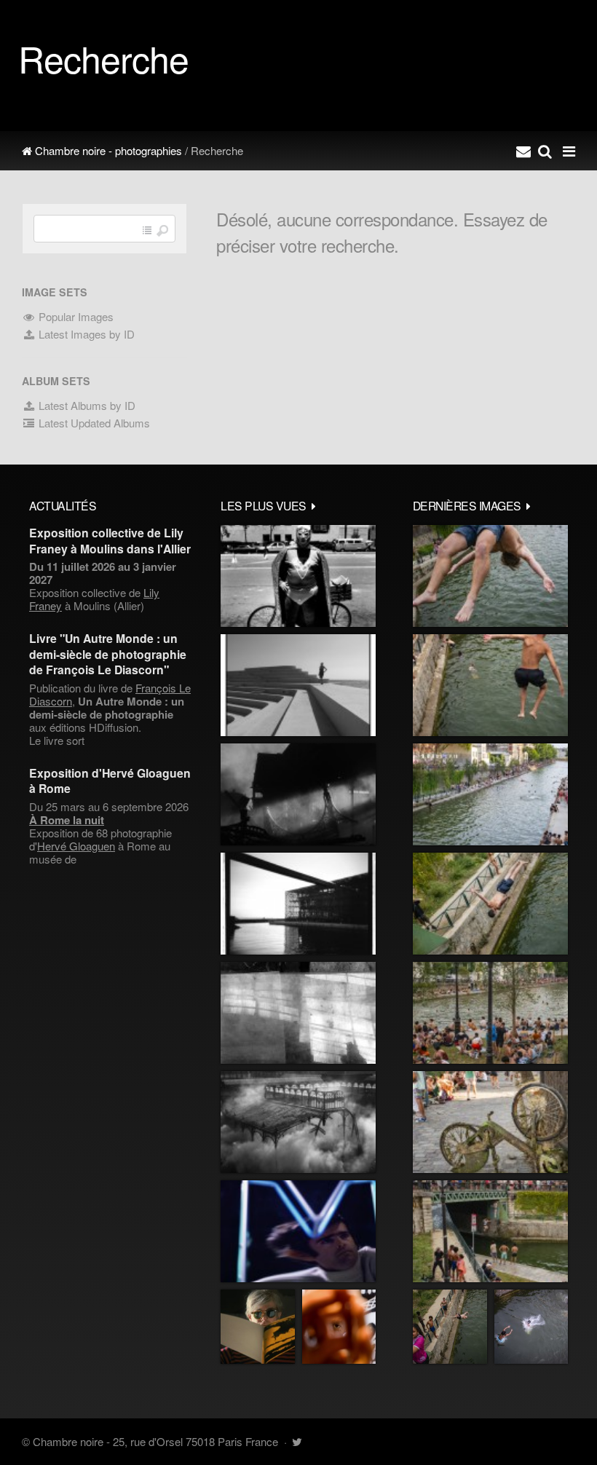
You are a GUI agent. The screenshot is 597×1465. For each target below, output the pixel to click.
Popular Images (75, 316)
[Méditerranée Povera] (298, 685)
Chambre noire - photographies (107, 150)
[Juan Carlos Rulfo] (339, 1327)
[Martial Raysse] (298, 1231)
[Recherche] (545, 150)
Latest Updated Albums (93, 422)
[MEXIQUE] (298, 576)
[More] (314, 505)
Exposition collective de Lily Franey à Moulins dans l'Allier (110, 540)
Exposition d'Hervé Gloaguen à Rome (110, 781)
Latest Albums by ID (85, 405)
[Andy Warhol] (258, 1327)
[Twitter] (297, 1441)
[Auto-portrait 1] (298, 1013)
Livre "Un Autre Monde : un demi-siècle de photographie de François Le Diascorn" (107, 654)
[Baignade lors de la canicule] (490, 576)
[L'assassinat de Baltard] (298, 794)
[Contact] (523, 150)
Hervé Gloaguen (76, 845)
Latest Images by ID (85, 333)
